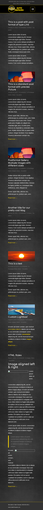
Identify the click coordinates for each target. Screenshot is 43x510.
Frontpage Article (12, 269)
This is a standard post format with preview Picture (21, 87)
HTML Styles (15, 355)
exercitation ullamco (14, 329)
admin (10, 30)
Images (14, 171)
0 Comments (22, 27)
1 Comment (22, 168)
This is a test (15, 263)
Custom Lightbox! (18, 317)
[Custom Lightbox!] (21, 309)
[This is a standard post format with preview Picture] (21, 77)
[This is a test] (21, 256)
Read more (12, 139)
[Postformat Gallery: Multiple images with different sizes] (21, 153)
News (30, 27)
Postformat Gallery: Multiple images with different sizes (19, 163)
